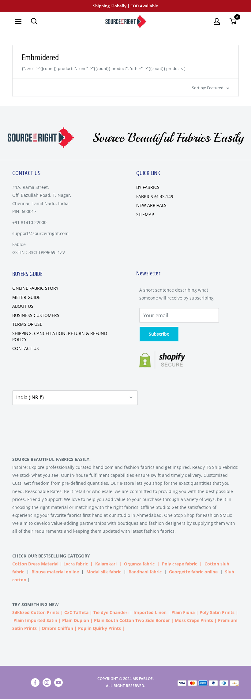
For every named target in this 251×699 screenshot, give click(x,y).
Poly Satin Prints (217, 612)
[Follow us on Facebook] (35, 682)
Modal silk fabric (103, 572)
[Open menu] (18, 21)
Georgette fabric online (193, 572)
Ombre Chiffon (57, 628)
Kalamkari (106, 564)
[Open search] (34, 21)
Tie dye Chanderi (111, 612)
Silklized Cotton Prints (35, 612)
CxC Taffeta (76, 612)
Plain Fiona (183, 612)
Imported (144, 612)
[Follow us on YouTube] (58, 682)
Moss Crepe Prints (194, 620)
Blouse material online (55, 572)
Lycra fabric (75, 564)
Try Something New (36, 604)
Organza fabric (139, 564)
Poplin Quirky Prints (99, 628)
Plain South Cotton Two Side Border (132, 620)
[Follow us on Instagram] (47, 682)
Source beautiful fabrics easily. (51, 459)
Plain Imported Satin (35, 620)
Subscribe (159, 334)
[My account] (217, 21)
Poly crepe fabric (179, 564)
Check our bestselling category (51, 556)
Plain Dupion (75, 620)
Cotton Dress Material (35, 564)
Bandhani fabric (145, 572)
